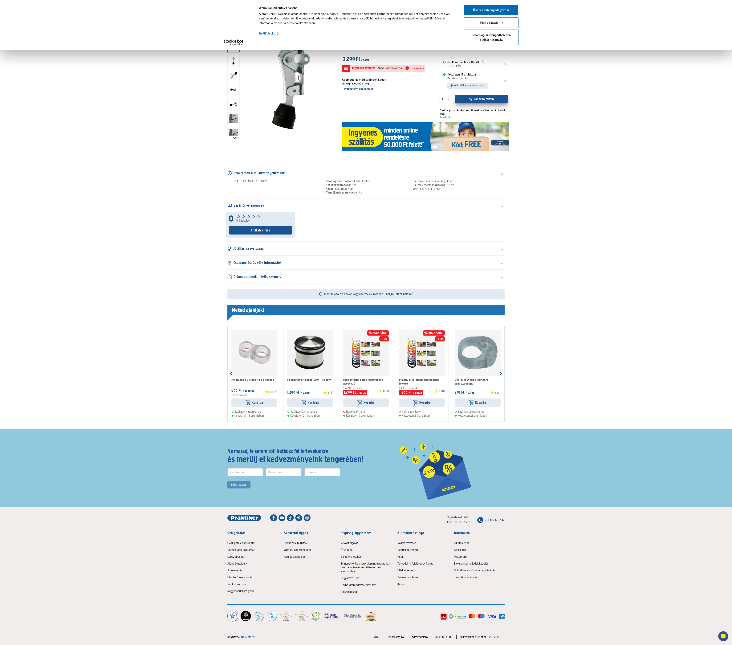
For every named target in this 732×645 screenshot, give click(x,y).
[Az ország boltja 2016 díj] (286, 616)
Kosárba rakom (484, 99)
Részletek (445, 117)
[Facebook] (273, 517)
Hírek (400, 556)
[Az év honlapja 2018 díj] (258, 616)
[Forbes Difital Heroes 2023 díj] (245, 616)
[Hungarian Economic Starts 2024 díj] (232, 616)
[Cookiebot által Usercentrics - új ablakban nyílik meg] (233, 42)
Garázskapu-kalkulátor (241, 549)
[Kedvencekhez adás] (233, 331)
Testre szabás (489, 22)
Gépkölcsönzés (236, 584)
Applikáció (460, 549)
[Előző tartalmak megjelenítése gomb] (231, 374)
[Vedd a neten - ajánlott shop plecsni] (332, 616)
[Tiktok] (290, 517)
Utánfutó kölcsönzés (239, 577)
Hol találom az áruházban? (470, 85)
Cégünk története (408, 549)
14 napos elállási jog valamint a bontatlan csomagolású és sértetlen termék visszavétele (365, 567)
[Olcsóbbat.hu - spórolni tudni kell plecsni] (353, 616)
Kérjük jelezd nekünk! (399, 294)
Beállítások (266, 33)
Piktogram (460, 556)
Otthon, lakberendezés (297, 549)
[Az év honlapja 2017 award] (301, 616)
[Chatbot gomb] (723, 636)
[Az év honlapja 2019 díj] (271, 616)
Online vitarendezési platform (358, 584)
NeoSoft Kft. (248, 637)
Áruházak (346, 549)
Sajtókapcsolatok (407, 577)
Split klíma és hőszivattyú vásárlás (474, 570)
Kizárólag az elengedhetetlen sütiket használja (491, 37)
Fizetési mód (462, 543)
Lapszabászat (236, 556)
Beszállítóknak (349, 591)
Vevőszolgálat (349, 543)
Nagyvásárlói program (240, 591)
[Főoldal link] (244, 518)
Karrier (401, 584)
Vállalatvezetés (406, 543)
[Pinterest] (298, 517)
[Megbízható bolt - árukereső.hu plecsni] (316, 616)
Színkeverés (234, 570)
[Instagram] (307, 517)
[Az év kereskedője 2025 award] (371, 616)
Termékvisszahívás (465, 577)
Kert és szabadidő (295, 556)
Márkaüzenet (405, 570)
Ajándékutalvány (237, 563)
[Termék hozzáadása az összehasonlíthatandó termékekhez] (238, 331)
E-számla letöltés (351, 556)
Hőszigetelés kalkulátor (241, 543)
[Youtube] (282, 517)
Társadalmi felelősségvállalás (415, 563)
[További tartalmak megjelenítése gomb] (234, 137)
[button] (482, 64)
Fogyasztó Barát (350, 578)
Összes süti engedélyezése (491, 10)
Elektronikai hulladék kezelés (471, 563)
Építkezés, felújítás (295, 543)
